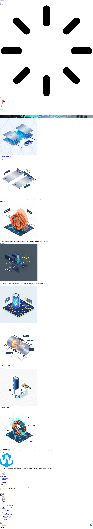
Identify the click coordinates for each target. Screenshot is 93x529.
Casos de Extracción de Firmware (8, 504)
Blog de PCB (5, 509)
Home (1, 108)
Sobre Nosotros (3, 472)
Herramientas (16, 108)
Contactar (29, 108)
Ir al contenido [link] (2, 0)
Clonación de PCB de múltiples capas (8, 505)
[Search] (0, 97)
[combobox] (3, 4)
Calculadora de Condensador (4, 407)
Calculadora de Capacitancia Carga (5, 156)
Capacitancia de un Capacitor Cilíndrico (6, 365)
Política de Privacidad (2, 489)
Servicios (4, 108)
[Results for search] (46, 51)
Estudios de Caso (10, 108)
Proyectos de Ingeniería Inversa (7, 516)
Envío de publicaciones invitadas (5, 478)
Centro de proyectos (4, 479)
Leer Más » (1, 242)
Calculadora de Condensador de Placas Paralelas (7, 198)
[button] (6, 513)
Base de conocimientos (23, 108)
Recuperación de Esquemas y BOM (8, 507)
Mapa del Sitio (2, 493)
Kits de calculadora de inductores (5, 449)
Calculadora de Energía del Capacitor (6, 323)
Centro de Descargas (6, 510)
